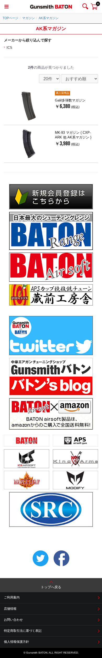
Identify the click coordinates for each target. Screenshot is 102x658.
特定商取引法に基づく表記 (23, 631)
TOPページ (10, 18)
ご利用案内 (12, 597)
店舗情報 (10, 609)
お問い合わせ (13, 620)
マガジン (28, 18)
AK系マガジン (49, 18)
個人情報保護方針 (16, 642)
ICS (9, 48)
